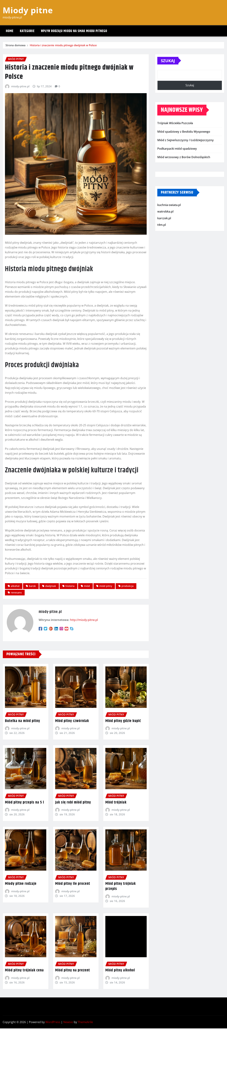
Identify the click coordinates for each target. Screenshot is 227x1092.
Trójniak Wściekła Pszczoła (175, 123)
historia (69, 586)
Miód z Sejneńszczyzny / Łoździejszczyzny (185, 140)
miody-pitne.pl (20, 86)
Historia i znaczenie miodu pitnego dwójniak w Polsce (63, 45)
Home (9, 31)
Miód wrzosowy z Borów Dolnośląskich (183, 157)
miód (87, 586)
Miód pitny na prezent (72, 970)
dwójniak (50, 586)
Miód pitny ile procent (72, 884)
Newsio (68, 1022)
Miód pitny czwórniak (72, 721)
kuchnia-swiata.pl (169, 205)
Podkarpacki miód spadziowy (177, 149)
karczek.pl (164, 218)
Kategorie (27, 31)
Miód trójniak (116, 802)
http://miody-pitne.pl (84, 620)
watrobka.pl (165, 211)
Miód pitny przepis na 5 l (24, 802)
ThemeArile (85, 1022)
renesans (16, 592)
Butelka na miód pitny (22, 721)
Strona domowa (15, 45)
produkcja (127, 586)
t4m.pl (161, 225)
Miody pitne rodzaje (21, 884)
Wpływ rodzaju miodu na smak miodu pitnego (74, 31)
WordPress (52, 1022)
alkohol (15, 586)
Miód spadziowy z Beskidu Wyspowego (183, 132)
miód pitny (105, 586)
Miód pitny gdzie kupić (123, 721)
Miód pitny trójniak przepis (120, 886)
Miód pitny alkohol (120, 970)
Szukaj (168, 60)
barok (32, 586)
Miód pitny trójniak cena (24, 970)
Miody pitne (28, 10)
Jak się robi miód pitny (73, 802)
